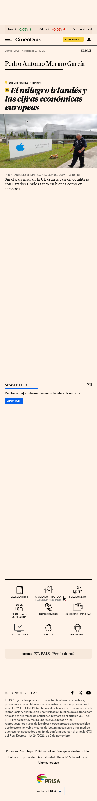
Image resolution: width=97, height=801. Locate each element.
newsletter (16, 385)
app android (77, 634)
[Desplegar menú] (8, 39)
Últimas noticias (48, 762)
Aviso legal (26, 751)
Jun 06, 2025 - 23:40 (64, 175)
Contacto (12, 751)
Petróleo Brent (82, 29)
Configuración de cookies (73, 751)
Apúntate (14, 401)
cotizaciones (19, 634)
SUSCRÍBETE (73, 39)
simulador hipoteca (48, 596)
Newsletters (79, 757)
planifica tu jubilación (19, 615)
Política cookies (45, 751)
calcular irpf (19, 596)
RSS (68, 757)
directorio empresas (77, 614)
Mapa (60, 757)
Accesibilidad (46, 757)
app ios (48, 634)
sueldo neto (77, 596)
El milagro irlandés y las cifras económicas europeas (46, 98)
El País (86, 50)
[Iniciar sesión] (88, 39)
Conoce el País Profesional (48, 654)
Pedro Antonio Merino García (45, 64)
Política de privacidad (22, 757)
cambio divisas (48, 614)
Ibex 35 (12, 29)
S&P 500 (44, 29)
